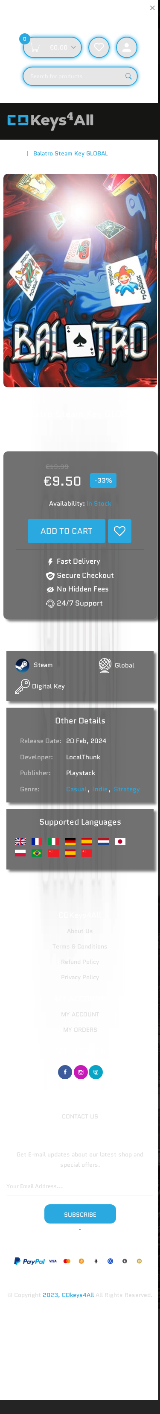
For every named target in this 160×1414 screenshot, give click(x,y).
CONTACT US (80, 1116)
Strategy (127, 789)
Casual (76, 789)
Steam (42, 665)
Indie (100, 789)
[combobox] (80, 76)
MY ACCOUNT (80, 1014)
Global (124, 665)
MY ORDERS (80, 1029)
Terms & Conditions (80, 946)
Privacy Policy (80, 977)
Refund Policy (80, 961)
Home (14, 153)
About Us (80, 931)
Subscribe (80, 1214)
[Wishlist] (119, 531)
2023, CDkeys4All (68, 1295)
